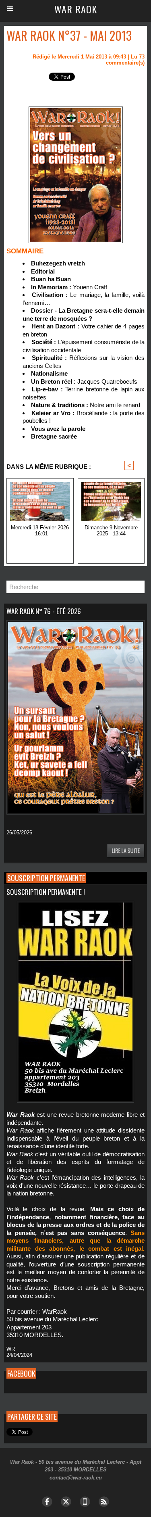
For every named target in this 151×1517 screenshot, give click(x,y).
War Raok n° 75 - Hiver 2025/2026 (40, 547)
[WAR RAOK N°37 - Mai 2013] (76, 110)
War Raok (75, 9)
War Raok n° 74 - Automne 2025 (111, 547)
